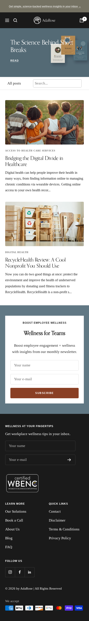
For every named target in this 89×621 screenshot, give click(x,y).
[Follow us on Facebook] (20, 572)
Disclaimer (57, 520)
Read (14, 60)
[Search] (15, 20)
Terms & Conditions (64, 529)
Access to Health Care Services (30, 150)
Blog (9, 538)
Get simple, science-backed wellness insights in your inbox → (45, 6)
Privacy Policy (60, 538)
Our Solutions (15, 511)
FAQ (8, 547)
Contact (55, 511)
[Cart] (81, 20)
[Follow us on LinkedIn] (29, 572)
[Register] (69, 459)
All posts (14, 83)
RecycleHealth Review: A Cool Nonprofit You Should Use (35, 262)
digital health (17, 252)
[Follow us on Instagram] (10, 572)
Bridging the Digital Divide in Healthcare (34, 161)
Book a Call (14, 520)
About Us (12, 529)
